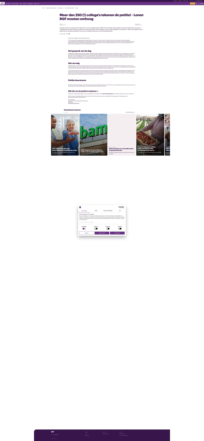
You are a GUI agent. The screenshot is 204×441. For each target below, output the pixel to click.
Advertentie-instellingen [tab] (107, 210)
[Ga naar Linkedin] (57, 435)
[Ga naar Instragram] (53, 435)
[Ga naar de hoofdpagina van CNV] (2, 3)
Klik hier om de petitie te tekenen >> (83, 91)
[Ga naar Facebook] (51, 435)
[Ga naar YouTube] (55, 435)
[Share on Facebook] (66, 33)
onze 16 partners (85, 215)
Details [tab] (96, 210)
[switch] (96, 228)
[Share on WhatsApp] (69, 33)
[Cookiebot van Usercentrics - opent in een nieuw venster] (120, 207)
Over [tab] (120, 210)
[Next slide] (67, 112)
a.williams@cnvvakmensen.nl (73, 103)
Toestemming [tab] (84, 210)
